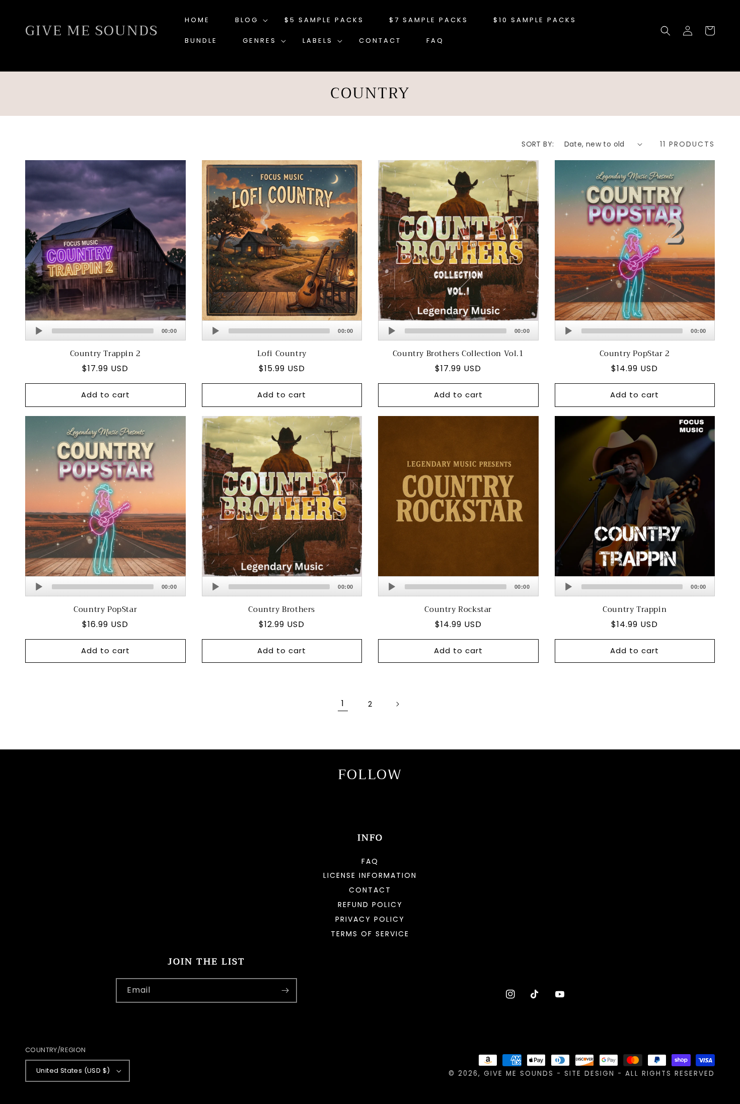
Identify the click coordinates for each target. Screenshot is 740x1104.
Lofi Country (282, 354)
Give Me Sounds (519, 1073)
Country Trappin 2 (105, 354)
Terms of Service (370, 934)
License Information (370, 875)
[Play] (39, 331)
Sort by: (538, 144)
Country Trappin (635, 610)
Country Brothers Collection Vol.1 (458, 354)
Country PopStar (105, 610)
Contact (370, 890)
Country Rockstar (458, 610)
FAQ (370, 862)
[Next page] (397, 704)
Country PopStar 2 (635, 354)
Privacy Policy (370, 919)
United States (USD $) (73, 1070)
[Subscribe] (285, 990)
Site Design (589, 1073)
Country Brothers (281, 610)
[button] (247, 20)
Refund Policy (370, 905)
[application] (105, 330)
